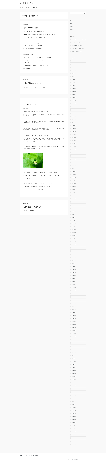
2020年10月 (74, 254)
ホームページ (22, 7)
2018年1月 (74, 336)
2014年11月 (74, 428)
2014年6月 (74, 434)
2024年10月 (74, 125)
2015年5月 (74, 410)
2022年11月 (74, 192)
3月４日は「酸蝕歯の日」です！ (77, 51)
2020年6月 (74, 266)
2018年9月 (74, 315)
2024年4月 (74, 143)
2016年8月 (74, 373)
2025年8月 (74, 94)
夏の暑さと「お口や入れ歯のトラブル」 (79, 39)
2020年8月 (74, 260)
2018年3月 (74, 330)
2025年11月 (74, 85)
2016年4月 (74, 382)
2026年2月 (74, 76)
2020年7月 (74, 263)
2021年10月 (74, 223)
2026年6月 (74, 67)
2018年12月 (74, 309)
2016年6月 (74, 379)
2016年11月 (74, 367)
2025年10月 (74, 88)
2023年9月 (74, 162)
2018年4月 (74, 327)
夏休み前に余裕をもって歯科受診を (78, 42)
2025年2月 (74, 113)
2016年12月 (74, 364)
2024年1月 (74, 152)
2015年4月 (74, 413)
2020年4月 (74, 272)
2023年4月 (74, 177)
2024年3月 (74, 146)
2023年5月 (74, 174)
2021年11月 (74, 220)
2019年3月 (74, 303)
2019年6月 (74, 293)
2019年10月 (74, 284)
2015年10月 (74, 398)
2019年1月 (74, 306)
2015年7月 (74, 407)
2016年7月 (74, 376)
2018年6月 (74, 321)
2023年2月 (74, 183)
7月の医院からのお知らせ (32, 83)
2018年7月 (74, 318)
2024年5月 (74, 140)
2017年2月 (74, 361)
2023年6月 (74, 171)
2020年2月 (74, 275)
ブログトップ (28, 7)
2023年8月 (74, 165)
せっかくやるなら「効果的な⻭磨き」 (78, 48)
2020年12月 (74, 247)
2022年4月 (74, 208)
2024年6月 (74, 137)
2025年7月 (74, 97)
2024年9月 (74, 128)
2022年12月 (74, 189)
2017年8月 (74, 349)
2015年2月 (74, 419)
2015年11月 (74, 395)
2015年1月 (74, 422)
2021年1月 (74, 244)
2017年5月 (74, 355)
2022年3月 (74, 211)
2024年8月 (74, 131)
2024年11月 (74, 122)
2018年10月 (74, 312)
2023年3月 (74, 180)
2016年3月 (74, 385)
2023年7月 (74, 168)
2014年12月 (74, 425)
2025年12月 (74, 82)
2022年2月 (74, 214)
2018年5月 (74, 324)
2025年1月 (74, 116)
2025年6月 (74, 100)
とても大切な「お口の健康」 (77, 45)
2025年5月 (74, 103)
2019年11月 (74, 281)
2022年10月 (74, 195)
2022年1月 (74, 217)
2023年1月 (74, 186)
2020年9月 (74, 257)
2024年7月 (74, 134)
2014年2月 (74, 444)
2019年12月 (74, 278)
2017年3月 (74, 358)
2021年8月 (74, 229)
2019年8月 (74, 287)
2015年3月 (74, 416)
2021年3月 (74, 238)
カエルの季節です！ (30, 104)
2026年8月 (74, 60)
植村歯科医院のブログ (26, 3)
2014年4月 (74, 441)
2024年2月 (74, 149)
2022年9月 (74, 198)
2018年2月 (74, 333)
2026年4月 (74, 70)
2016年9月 (74, 370)
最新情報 (33, 7)
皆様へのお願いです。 (31, 28)
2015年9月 (74, 401)
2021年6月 (74, 232)
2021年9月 (74, 226)
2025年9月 (74, 91)
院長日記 (37, 7)
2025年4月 (74, 106)
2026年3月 (74, 73)
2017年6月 (74, 352)
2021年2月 (74, 241)
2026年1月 (74, 79)
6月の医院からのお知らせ (32, 207)
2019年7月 (74, 290)
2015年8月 (74, 404)
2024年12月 (74, 119)
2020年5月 (74, 269)
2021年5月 (74, 235)
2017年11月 (74, 339)
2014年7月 (74, 431)
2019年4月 (74, 300)
